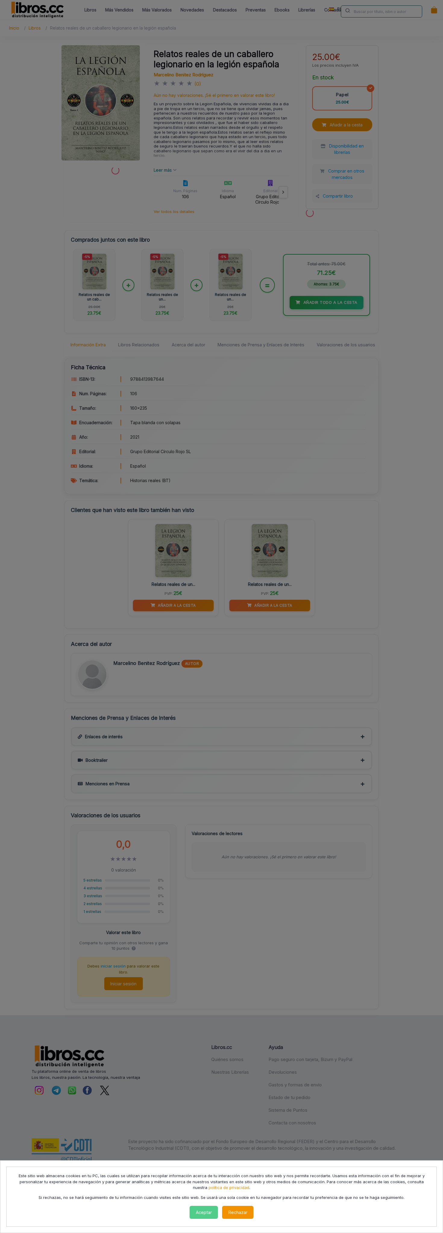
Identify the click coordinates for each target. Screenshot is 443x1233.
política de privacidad (229, 1187)
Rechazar (237, 1212)
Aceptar (204, 1212)
